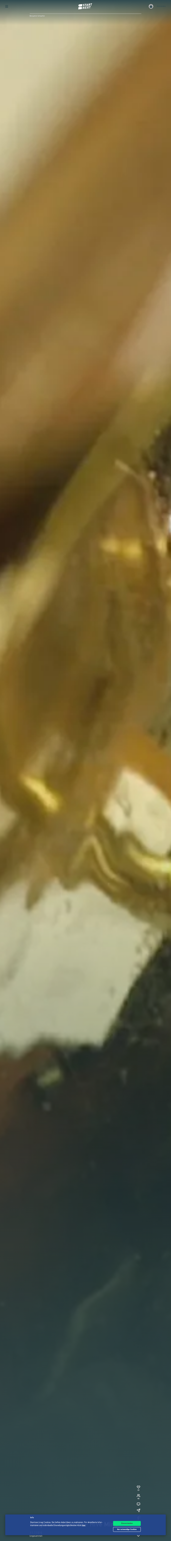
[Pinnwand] (138, 1504)
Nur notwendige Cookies (127, 1529)
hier (84, 1525)
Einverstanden (127, 1523)
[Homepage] (85, 6)
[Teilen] (138, 1510)
